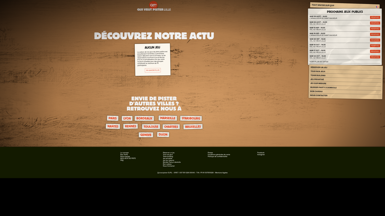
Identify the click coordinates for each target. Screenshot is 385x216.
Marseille (167, 118)
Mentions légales (221, 173)
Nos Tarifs (124, 155)
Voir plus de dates (319, 62)
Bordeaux (144, 118)
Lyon (127, 118)
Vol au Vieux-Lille (318, 23)
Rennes (130, 126)
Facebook (260, 153)
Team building (318, 75)
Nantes (112, 126)
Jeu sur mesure (318, 83)
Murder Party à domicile (323, 87)
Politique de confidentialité (217, 156)
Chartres (171, 127)
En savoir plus (152, 70)
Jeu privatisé (317, 79)
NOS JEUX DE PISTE (128, 158)
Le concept (124, 153)
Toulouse (151, 126)
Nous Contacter (318, 95)
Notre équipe (125, 156)
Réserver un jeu (319, 67)
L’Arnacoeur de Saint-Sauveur (323, 17)
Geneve (145, 135)
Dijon (163, 134)
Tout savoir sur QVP (323, 5)
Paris (113, 118)
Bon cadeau (316, 91)
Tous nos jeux (318, 71)
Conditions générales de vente (219, 155)
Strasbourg (191, 118)
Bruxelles (193, 127)
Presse (210, 153)
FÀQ (122, 160)
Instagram (261, 155)
